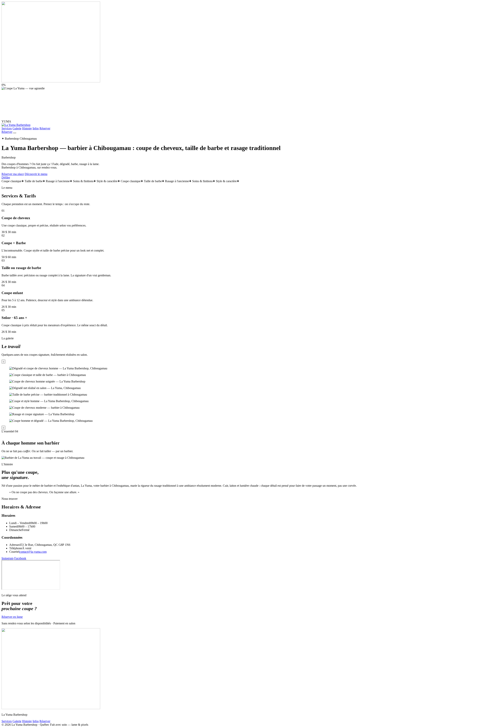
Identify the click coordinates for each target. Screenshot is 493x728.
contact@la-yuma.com (33, 551)
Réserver (44, 128)
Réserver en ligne (12, 616)
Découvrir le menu (36, 174)
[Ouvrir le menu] (14, 132)
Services (7, 128)
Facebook (20, 558)
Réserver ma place (13, 174)
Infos (36, 128)
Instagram (7, 558)
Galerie (17, 128)
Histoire (27, 128)
